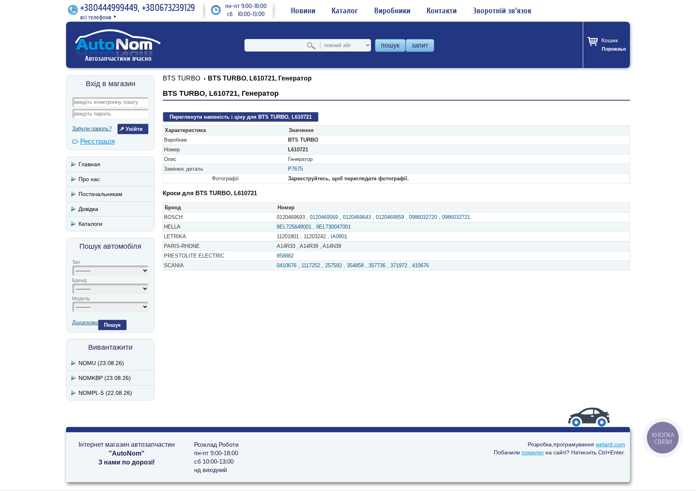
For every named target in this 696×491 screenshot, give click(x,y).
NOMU (101, 363)
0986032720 (423, 217)
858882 (285, 256)
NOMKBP (105, 378)
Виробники (392, 11)
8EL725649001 (294, 227)
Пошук (112, 325)
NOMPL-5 (105, 393)
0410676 (286, 265)
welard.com (610, 444)
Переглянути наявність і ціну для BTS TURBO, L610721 (241, 117)
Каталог (344, 11)
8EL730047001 (333, 227)
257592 (333, 265)
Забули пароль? (92, 129)
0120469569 (324, 217)
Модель (81, 298)
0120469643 (357, 217)
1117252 (310, 265)
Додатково (85, 323)
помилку (533, 452)
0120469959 (390, 217)
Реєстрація (97, 141)
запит (420, 45)
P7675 (295, 169)
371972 (398, 265)
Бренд (79, 280)
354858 (355, 265)
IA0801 (339, 236)
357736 (377, 265)
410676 (420, 265)
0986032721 (456, 217)
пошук (390, 45)
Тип (76, 262)
